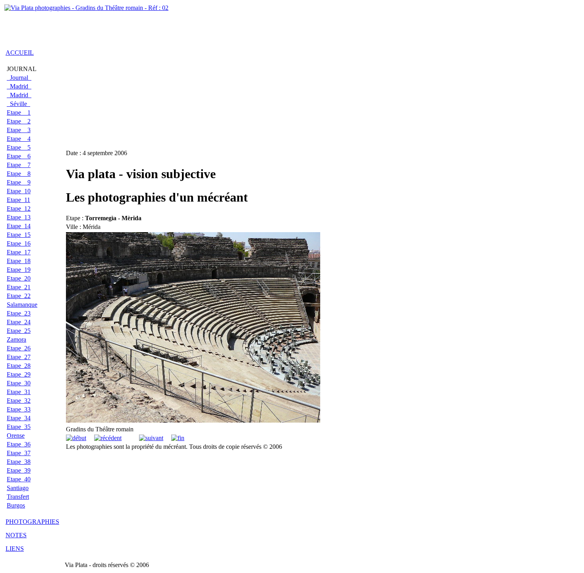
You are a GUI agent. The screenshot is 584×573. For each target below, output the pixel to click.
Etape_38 (19, 461)
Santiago (18, 488)
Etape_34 (19, 418)
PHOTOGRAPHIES (32, 521)
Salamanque (22, 304)
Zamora (16, 339)
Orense (16, 435)
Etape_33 (19, 409)
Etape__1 (19, 112)
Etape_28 (19, 365)
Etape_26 (19, 348)
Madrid (19, 86)
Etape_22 (19, 295)
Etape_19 (19, 269)
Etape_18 (19, 261)
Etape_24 (19, 322)
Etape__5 (19, 147)
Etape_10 (19, 191)
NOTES (16, 535)
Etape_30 (19, 383)
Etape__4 (19, 138)
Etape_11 (18, 199)
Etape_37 (19, 453)
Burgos (16, 505)
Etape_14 (19, 226)
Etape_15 (19, 234)
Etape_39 (19, 470)
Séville (18, 103)
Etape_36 (19, 444)
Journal (19, 77)
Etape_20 (19, 278)
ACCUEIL (20, 52)
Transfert (18, 496)
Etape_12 (19, 208)
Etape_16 (19, 243)
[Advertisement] (97, 25)
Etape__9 (19, 182)
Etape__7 (19, 165)
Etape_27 (19, 357)
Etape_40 (19, 479)
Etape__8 (19, 173)
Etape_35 (19, 426)
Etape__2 (19, 121)
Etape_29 (19, 374)
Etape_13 (19, 217)
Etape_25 (19, 330)
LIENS (15, 548)
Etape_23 (19, 313)
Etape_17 (19, 252)
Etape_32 (19, 400)
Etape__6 (19, 156)
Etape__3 (19, 130)
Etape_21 (19, 287)
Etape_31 (19, 391)
